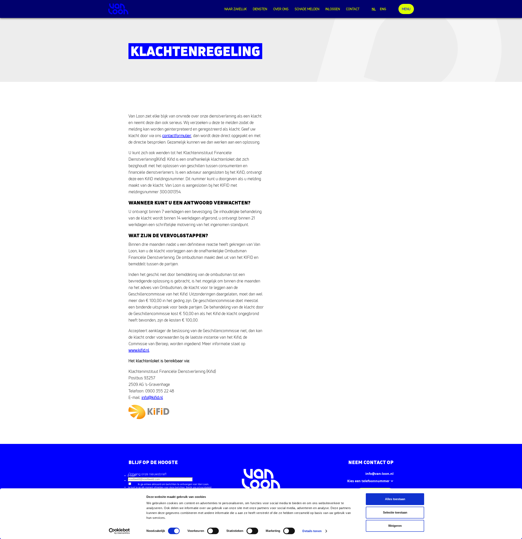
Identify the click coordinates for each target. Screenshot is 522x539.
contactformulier (176, 135)
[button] (261, 9)
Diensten (260, 9)
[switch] (213, 531)
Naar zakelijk (236, 9)
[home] (118, 8)
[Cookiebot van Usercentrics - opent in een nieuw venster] (119, 531)
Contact (352, 9)
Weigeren (395, 525)
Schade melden (307, 9)
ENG (383, 9)
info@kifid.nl (152, 397)
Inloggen (332, 9)
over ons (281, 9)
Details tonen (311, 531)
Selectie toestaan (395, 512)
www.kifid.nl (138, 350)
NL (374, 9)
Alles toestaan (395, 499)
